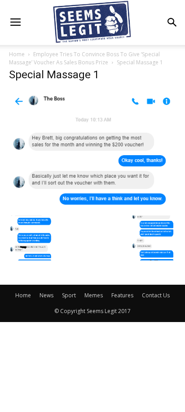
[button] (172, 22)
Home (17, 54)
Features (122, 295)
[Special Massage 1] (92, 206)
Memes (93, 295)
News (46, 295)
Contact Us (156, 295)
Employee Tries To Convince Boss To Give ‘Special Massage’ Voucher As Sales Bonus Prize (84, 58)
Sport (69, 295)
